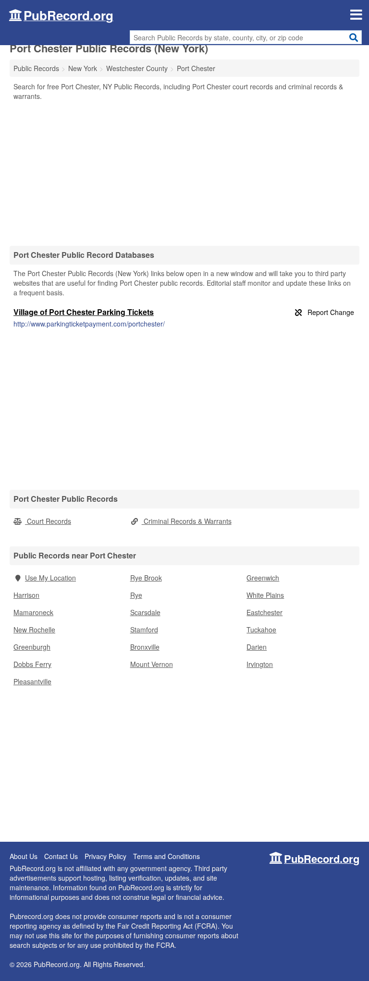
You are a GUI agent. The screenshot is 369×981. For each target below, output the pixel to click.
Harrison (26, 595)
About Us (23, 856)
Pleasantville (32, 681)
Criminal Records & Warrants (187, 521)
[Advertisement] (184, 173)
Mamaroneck (33, 612)
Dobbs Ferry (32, 664)
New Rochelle (34, 629)
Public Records (36, 68)
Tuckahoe (261, 629)
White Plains (265, 595)
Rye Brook (146, 577)
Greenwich (262, 577)
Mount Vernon (151, 664)
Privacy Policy (105, 856)
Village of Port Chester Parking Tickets (83, 311)
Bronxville (145, 647)
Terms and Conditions (166, 856)
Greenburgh (31, 647)
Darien (256, 647)
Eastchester (264, 612)
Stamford (144, 629)
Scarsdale (145, 612)
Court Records (48, 521)
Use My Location (50, 577)
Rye (136, 595)
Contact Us (61, 856)
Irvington (259, 664)
